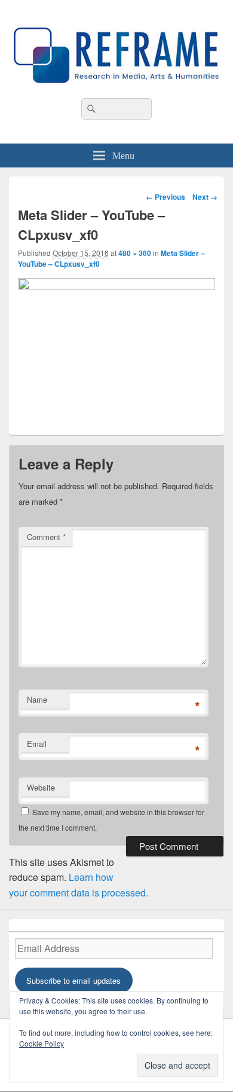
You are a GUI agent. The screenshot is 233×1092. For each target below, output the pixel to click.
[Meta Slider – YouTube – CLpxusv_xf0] (116, 286)
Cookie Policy (41, 1043)
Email (37, 743)
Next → (204, 196)
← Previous (165, 196)
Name (37, 699)
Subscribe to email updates (73, 980)
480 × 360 (134, 253)
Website (41, 787)
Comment (46, 536)
